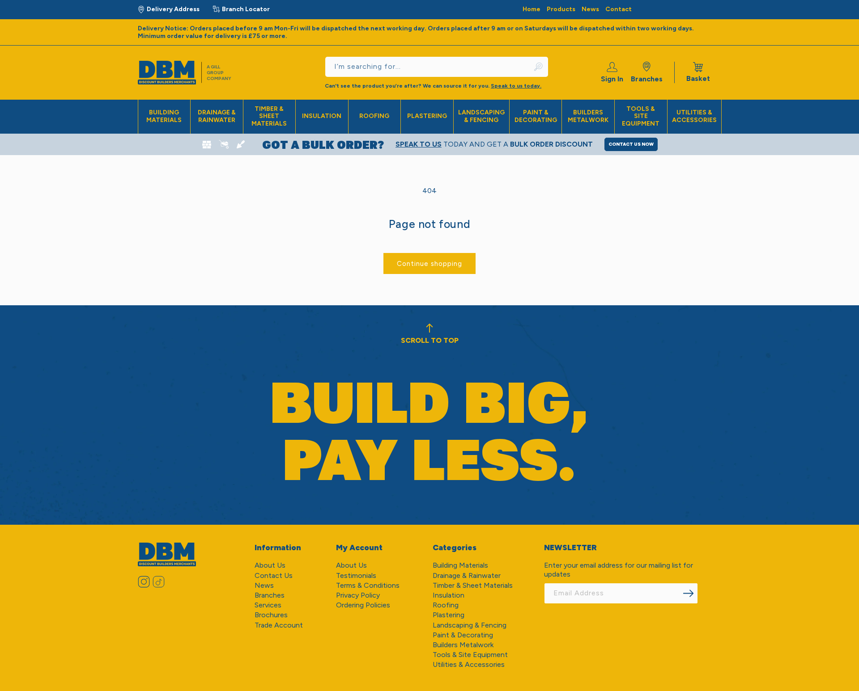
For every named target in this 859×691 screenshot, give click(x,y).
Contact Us (274, 575)
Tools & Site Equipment (640, 116)
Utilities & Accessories (694, 116)
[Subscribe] (688, 593)
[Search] (539, 66)
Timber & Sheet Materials (269, 116)
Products (561, 9)
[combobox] (436, 67)
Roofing (374, 116)
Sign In (612, 79)
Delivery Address (173, 9)
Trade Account (279, 625)
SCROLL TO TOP (430, 340)
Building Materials (164, 116)
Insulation (321, 116)
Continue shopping (429, 264)
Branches (647, 79)
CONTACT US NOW (631, 144)
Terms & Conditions (368, 585)
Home (531, 9)
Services (268, 605)
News (590, 9)
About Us (270, 565)
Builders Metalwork (588, 116)
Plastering (427, 116)
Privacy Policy (358, 595)
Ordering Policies (363, 605)
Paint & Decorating (536, 116)
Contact (618, 9)
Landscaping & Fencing (481, 116)
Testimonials (356, 575)
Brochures (271, 615)
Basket (698, 72)
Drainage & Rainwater (217, 116)
